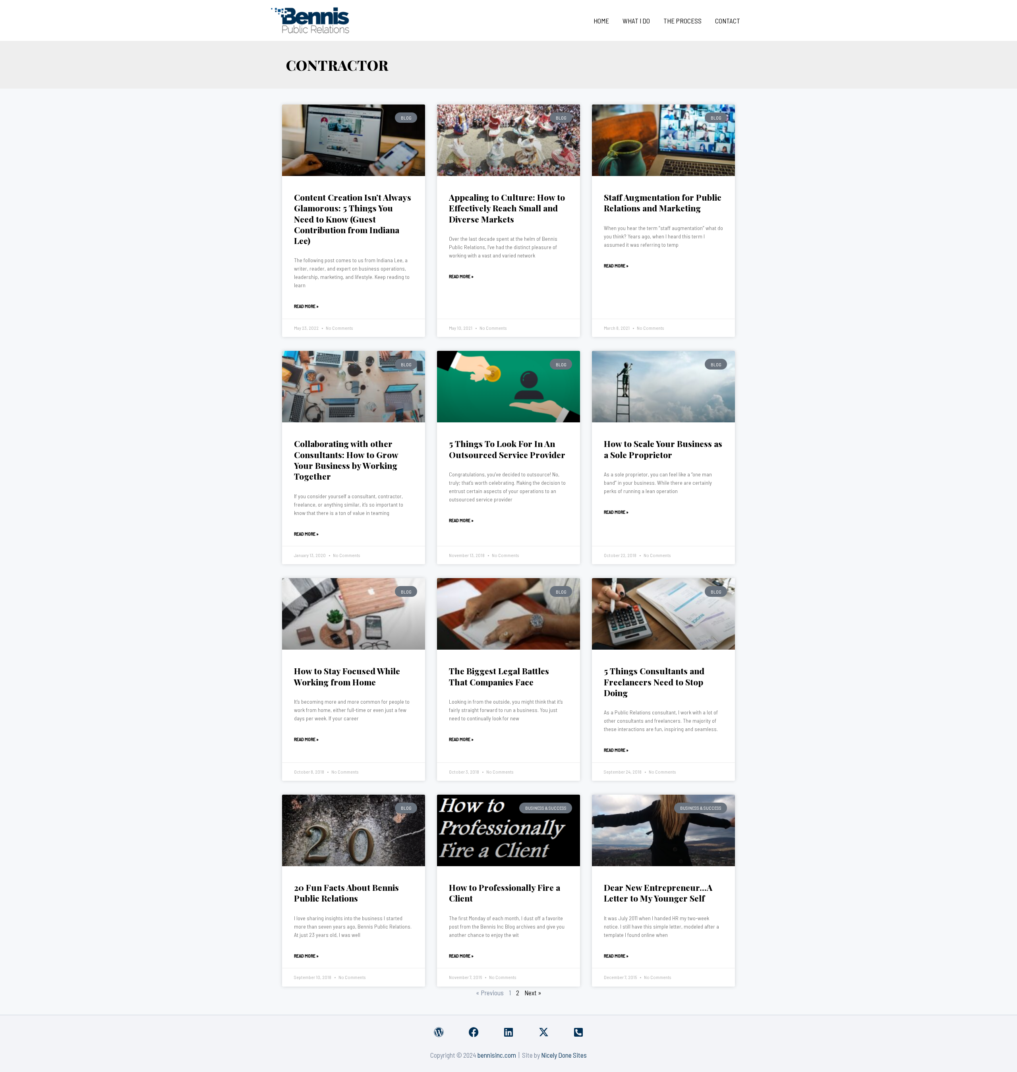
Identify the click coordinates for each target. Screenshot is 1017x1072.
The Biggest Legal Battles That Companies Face (499, 676)
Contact (727, 21)
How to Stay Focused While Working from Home (347, 676)
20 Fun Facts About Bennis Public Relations (346, 893)
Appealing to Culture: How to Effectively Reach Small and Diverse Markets (507, 208)
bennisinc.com (497, 1055)
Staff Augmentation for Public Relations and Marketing (662, 202)
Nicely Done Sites (564, 1055)
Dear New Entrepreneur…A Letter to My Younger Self (658, 893)
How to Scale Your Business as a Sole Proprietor (663, 449)
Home (601, 21)
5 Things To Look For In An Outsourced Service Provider (507, 449)
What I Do (636, 21)
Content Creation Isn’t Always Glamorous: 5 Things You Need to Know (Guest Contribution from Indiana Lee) (352, 219)
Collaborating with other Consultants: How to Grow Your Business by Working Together (346, 460)
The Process (682, 21)
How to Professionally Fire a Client (504, 893)
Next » (532, 993)
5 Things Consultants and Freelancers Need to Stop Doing (654, 681)
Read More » (306, 306)
